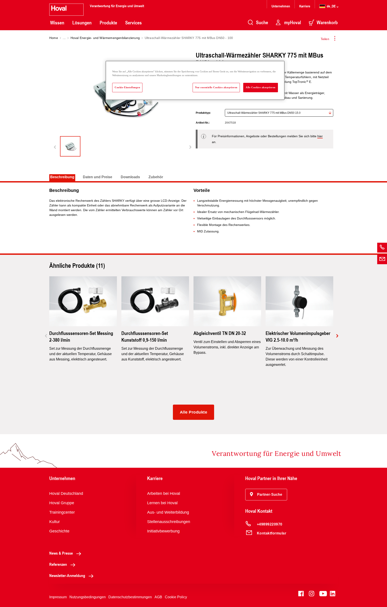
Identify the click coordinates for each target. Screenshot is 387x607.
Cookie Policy (176, 597)
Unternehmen (280, 6)
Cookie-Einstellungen (127, 87)
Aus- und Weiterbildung (168, 512)
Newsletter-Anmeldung (67, 575)
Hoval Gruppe (61, 503)
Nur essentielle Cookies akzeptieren (216, 87)
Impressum (58, 597)
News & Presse (61, 553)
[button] (266, 494)
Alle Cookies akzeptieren (260, 87)
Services (133, 22)
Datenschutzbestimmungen (130, 597)
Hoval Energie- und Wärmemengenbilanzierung (105, 38)
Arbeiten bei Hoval (163, 493)
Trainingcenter (62, 512)
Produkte (108, 22)
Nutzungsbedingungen (87, 597)
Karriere (304, 6)
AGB (158, 597)
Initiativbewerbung (163, 531)
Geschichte (59, 531)
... (64, 38)
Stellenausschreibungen (168, 521)
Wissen (57, 22)
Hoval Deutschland (66, 493)
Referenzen (58, 564)
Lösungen (82, 22)
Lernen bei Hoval (162, 503)
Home (53, 38)
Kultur (54, 521)
